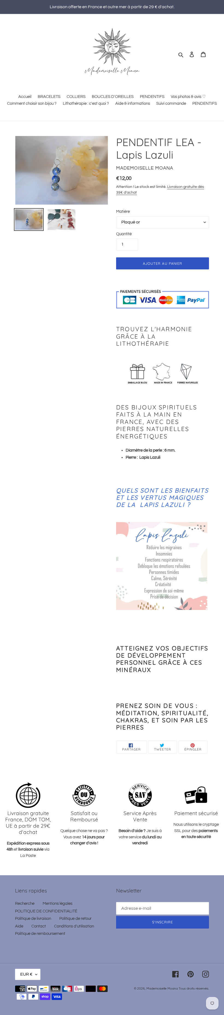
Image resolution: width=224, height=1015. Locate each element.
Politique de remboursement (40, 934)
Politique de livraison (33, 919)
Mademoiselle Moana (162, 988)
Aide (19, 926)
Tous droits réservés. (194, 988)
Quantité (124, 234)
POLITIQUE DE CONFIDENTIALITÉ (46, 911)
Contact (38, 926)
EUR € (26, 974)
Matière (123, 212)
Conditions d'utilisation (74, 926)
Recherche (24, 903)
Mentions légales (57, 903)
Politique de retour (75, 919)
